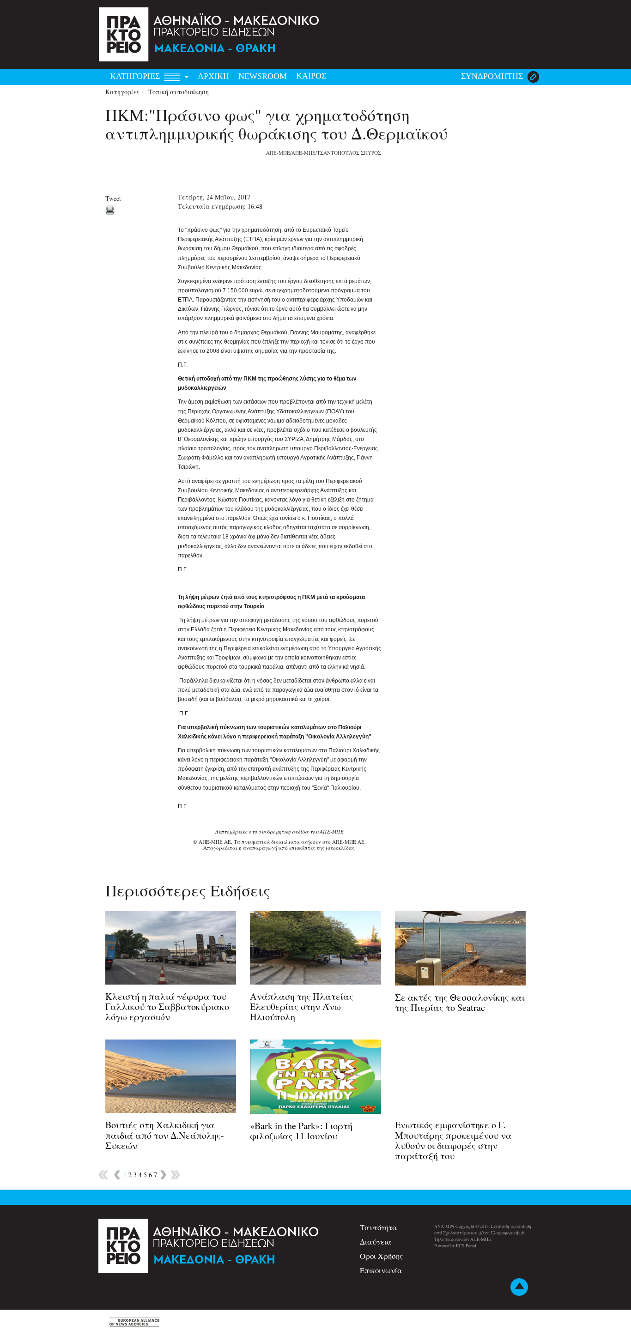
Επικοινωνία (381, 1270)
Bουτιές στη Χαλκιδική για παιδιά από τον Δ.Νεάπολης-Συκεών (164, 1134)
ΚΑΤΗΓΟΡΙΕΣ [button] (136, 76)
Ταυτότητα (378, 1227)
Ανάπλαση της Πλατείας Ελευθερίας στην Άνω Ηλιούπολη (301, 1006)
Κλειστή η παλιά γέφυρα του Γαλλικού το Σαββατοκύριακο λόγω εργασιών (167, 1006)
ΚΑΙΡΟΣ (311, 75)
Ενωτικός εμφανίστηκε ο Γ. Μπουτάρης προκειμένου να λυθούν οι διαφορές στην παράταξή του (453, 1140)
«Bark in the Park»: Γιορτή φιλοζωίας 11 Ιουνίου (301, 1130)
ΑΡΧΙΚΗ (213, 76)
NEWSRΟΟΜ (262, 76)
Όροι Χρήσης (381, 1256)
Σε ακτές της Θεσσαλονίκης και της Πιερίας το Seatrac (460, 1002)
